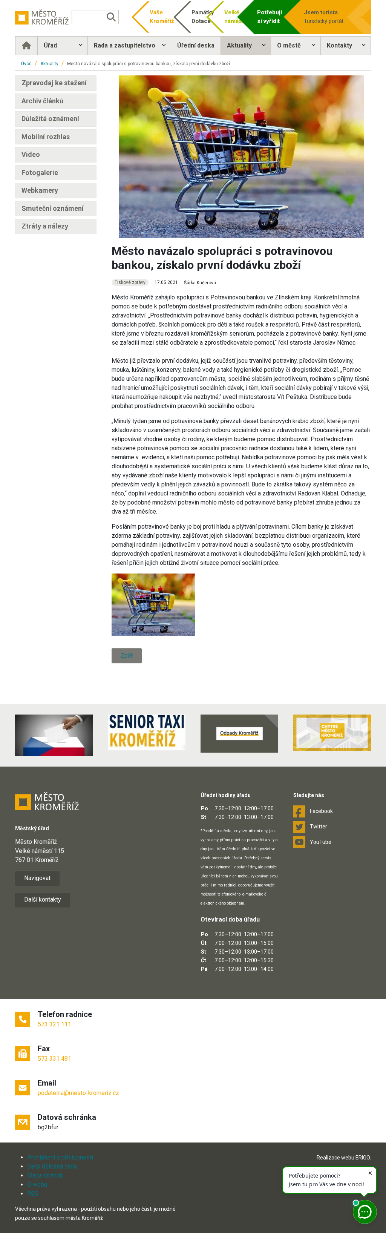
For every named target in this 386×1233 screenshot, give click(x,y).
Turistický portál (323, 17)
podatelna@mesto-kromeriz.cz (78, 1093)
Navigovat (37, 878)
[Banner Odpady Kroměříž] (239, 734)
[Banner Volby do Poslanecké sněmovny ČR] (54, 735)
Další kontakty (42, 899)
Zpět (127, 655)
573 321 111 (54, 1024)
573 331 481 (54, 1058)
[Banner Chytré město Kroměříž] (332, 733)
